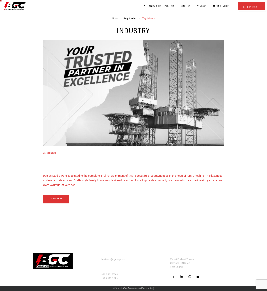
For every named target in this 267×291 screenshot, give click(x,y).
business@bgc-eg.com (113, 259)
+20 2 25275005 (110, 278)
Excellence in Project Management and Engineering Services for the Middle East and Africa (130, 163)
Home (115, 18)
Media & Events (221, 6)
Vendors (201, 6)
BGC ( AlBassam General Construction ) (137, 288)
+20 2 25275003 (110, 274)
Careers (186, 6)
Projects (170, 6)
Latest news (49, 153)
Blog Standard (130, 18)
